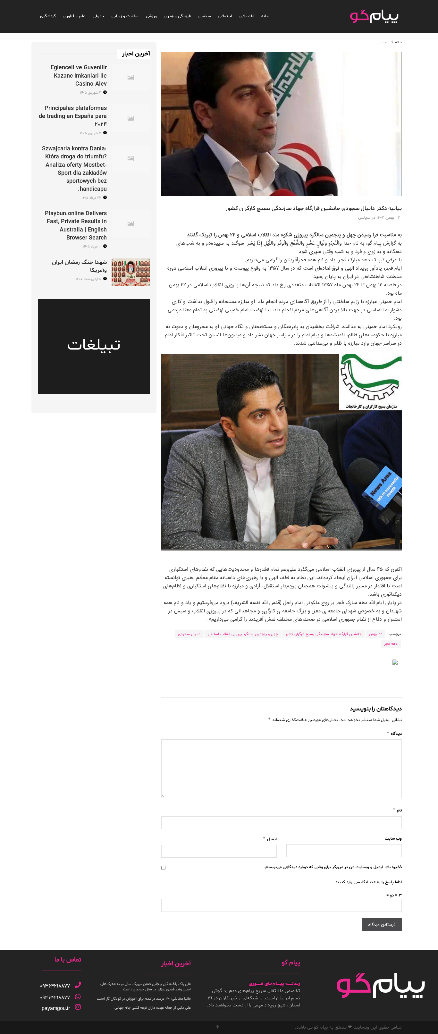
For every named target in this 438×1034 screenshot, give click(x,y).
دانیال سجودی (189, 634)
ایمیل (270, 839)
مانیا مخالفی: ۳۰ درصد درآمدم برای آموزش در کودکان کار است (144, 998)
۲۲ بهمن (375, 634)
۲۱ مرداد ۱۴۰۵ (93, 246)
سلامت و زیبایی (125, 16)
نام (397, 810)
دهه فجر (391, 643)
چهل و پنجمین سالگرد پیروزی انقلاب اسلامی (243, 634)
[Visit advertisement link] (281, 673)
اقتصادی (247, 16)
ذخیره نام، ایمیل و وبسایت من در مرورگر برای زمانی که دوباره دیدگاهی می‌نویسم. (333, 867)
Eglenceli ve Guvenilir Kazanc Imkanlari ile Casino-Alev (79, 76)
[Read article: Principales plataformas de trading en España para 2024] (131, 118)
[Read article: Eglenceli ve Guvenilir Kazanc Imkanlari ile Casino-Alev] (131, 77)
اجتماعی (225, 16)
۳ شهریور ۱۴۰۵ (91, 92)
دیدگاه (394, 733)
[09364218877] (78, 985)
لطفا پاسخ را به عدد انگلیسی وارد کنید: (369, 882)
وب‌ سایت (393, 839)
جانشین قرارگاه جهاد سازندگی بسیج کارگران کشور (323, 634)
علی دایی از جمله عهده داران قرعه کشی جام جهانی (152, 1007)
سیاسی (204, 16)
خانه (264, 16)
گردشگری (48, 16)
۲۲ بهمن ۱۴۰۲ (388, 218)
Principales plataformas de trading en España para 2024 (73, 117)
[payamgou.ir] (78, 1007)
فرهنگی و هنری (177, 16)
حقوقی (98, 16)
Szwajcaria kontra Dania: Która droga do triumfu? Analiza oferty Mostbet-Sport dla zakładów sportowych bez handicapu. (74, 169)
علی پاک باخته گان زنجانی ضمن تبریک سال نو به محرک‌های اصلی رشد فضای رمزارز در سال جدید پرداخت (145, 986)
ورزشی (151, 16)
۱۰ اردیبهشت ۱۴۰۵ (89, 279)
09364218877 (55, 986)
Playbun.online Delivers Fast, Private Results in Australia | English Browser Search (76, 226)
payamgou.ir (56, 1008)
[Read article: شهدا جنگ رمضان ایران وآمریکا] (131, 272)
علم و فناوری (74, 16)
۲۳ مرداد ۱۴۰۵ (92, 198)
